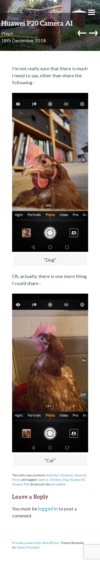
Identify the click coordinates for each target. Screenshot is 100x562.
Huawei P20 (20, 484)
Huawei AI (77, 479)
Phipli (7, 33)
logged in (48, 508)
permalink (58, 484)
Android (52, 475)
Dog (66, 479)
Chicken (55, 479)
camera (42, 479)
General (80, 475)
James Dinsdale (28, 547)
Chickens (66, 475)
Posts (16, 479)
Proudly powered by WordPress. (36, 543)
